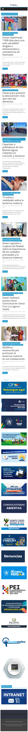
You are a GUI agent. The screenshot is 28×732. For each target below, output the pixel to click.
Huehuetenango (6, 240)
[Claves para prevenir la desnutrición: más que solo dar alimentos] (14, 75)
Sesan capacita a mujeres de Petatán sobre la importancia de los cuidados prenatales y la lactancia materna (13, 250)
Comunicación (16, 57)
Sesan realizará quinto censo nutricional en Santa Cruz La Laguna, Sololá (13, 303)
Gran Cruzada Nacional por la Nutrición (11, 238)
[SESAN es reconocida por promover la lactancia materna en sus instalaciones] (14, 327)
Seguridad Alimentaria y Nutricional (10, 293)
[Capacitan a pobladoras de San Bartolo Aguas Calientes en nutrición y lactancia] (14, 123)
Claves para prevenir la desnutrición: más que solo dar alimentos (13, 97)
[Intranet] (14, 689)
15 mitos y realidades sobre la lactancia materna (13, 200)
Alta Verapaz (5, 32)
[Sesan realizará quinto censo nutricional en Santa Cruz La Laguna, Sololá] (14, 277)
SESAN (4, 90)
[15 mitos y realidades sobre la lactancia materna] (14, 177)
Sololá (21, 293)
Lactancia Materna (7, 192)
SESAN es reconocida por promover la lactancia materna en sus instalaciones (13, 353)
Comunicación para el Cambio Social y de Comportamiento (11, 139)
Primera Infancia (13, 32)
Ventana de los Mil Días (8, 34)
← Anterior (5, 380)
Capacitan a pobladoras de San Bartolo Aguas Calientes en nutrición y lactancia (13, 150)
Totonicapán (6, 141)
